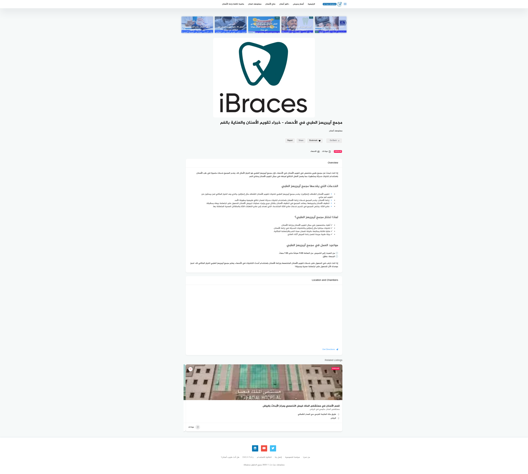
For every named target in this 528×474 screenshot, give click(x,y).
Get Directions (328, 349)
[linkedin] (255, 448)
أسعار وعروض (298, 4)
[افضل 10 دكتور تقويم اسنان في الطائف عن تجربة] (230, 24)
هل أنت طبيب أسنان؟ (230, 457)
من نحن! (306, 457)
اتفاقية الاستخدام (264, 457)
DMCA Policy (248, 457)
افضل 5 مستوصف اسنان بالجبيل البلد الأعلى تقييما (330, 29)
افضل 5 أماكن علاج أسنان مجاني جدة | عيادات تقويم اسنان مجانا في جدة (264, 27)
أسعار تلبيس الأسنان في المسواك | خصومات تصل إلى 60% (297, 29)
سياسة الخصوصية (292, 457)
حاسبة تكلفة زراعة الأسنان (233, 4)
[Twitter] (273, 448)
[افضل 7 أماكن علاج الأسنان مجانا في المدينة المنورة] (197, 24)
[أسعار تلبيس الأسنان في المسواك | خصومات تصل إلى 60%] (297, 24)
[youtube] (264, 448)
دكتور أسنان (284, 4)
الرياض (333, 418)
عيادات (325, 151)
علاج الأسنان (270, 4)
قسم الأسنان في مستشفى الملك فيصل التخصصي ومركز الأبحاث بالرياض (301, 406)
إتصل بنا (278, 457)
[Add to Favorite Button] (190, 369)
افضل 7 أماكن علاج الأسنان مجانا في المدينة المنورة (197, 29)
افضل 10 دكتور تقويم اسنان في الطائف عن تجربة (231, 29)
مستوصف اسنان (254, 4)
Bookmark (313, 140)
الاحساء (313, 151)
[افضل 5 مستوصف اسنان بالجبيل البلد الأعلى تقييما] (330, 24)
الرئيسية (311, 4)
